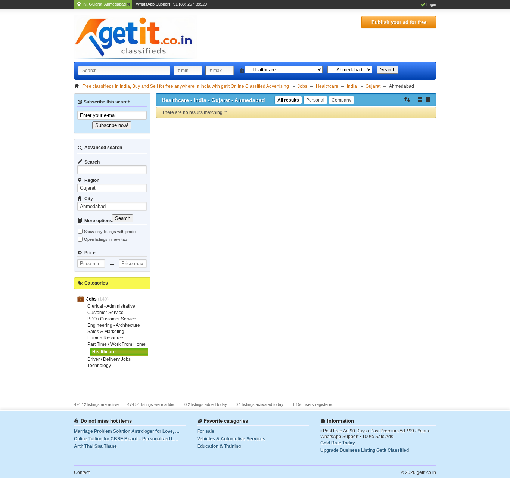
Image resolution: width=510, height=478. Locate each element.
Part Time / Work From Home (116, 344)
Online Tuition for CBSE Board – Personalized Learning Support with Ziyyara (130, 438)
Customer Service (105, 312)
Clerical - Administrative (111, 306)
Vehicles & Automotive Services (231, 438)
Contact (82, 472)
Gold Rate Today (337, 443)
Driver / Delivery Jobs (109, 359)
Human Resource (105, 338)
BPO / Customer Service (111, 319)
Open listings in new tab (105, 239)
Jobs (92, 299)
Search (387, 69)
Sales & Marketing (105, 331)
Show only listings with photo (110, 231)
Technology (99, 365)
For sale (205, 431)
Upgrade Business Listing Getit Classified (364, 450)
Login (431, 4)
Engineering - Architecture (113, 325)
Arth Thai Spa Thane (95, 446)
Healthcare (104, 351)
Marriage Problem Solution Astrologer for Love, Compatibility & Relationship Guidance (130, 431)
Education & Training (219, 446)
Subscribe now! (111, 125)
